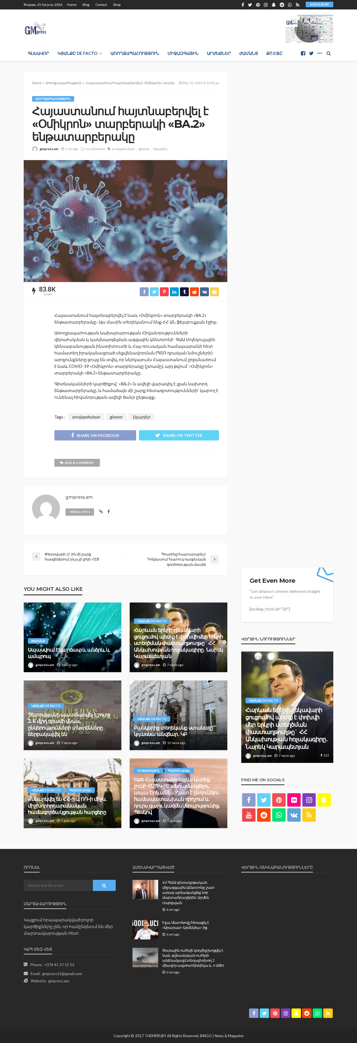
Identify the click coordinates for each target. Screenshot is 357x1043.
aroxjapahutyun (123, 149)
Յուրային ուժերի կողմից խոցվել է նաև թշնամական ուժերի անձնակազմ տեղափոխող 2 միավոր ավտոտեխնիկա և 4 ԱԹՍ (193, 958)
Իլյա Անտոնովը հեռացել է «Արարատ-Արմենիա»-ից (185, 925)
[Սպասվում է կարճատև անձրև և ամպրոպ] (72, 637)
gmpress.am (49, 149)
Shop (116, 5)
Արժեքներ (219, 53)
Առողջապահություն (134, 53)
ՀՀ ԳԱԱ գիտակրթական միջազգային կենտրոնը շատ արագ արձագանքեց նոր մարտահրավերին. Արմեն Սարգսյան (188, 892)
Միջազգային (183, 53)
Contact (101, 5)
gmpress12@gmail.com (62, 973)
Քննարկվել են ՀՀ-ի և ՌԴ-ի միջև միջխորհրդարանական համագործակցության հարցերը (67, 805)
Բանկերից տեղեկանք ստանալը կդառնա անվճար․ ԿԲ (173, 731)
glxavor (144, 149)
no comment (95, 149)
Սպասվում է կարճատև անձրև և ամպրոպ (69, 653)
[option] (287, 707)
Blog (86, 5)
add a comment (79, 463)
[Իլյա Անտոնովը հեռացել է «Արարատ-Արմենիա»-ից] (145, 929)
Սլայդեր (160, 149)
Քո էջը (274, 53)
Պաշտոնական (80, 790)
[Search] (328, 53)
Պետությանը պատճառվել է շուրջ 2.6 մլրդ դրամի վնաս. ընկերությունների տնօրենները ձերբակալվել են (69, 724)
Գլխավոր (38, 53)
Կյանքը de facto (77, 53)
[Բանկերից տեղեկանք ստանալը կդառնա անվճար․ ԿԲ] (178, 715)
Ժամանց (248, 53)
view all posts (80, 511)
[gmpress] (35, 27)
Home (71, 5)
